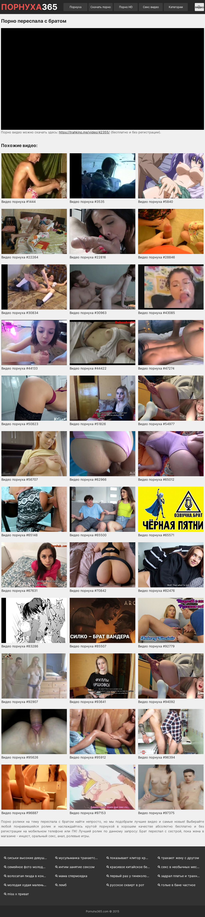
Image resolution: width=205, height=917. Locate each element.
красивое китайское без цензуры (131, 867)
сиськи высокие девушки (27, 858)
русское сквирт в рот (127, 885)
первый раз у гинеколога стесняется (131, 876)
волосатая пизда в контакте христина (28, 876)
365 (29, 7)
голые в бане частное (178, 885)
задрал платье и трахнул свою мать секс (182, 876)
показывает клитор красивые (131, 858)
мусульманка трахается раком (80, 858)
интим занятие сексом (76, 867)
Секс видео (151, 7)
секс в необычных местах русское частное (182, 867)
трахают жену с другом (180, 858)
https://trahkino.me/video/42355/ (84, 132)
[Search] (199, 7)
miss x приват (18, 894)
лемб (62, 885)
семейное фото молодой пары (28, 867)
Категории (176, 7)
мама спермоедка (73, 876)
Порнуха (75, 7)
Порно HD (126, 7)
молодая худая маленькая (28, 885)
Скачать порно (100, 7)
